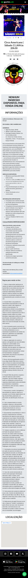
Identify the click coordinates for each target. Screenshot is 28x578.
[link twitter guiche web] (23, 554)
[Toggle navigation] (25, 2)
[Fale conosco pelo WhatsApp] (24, 574)
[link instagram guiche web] (5, 554)
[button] (14, 280)
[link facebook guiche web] (11, 554)
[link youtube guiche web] (17, 554)
